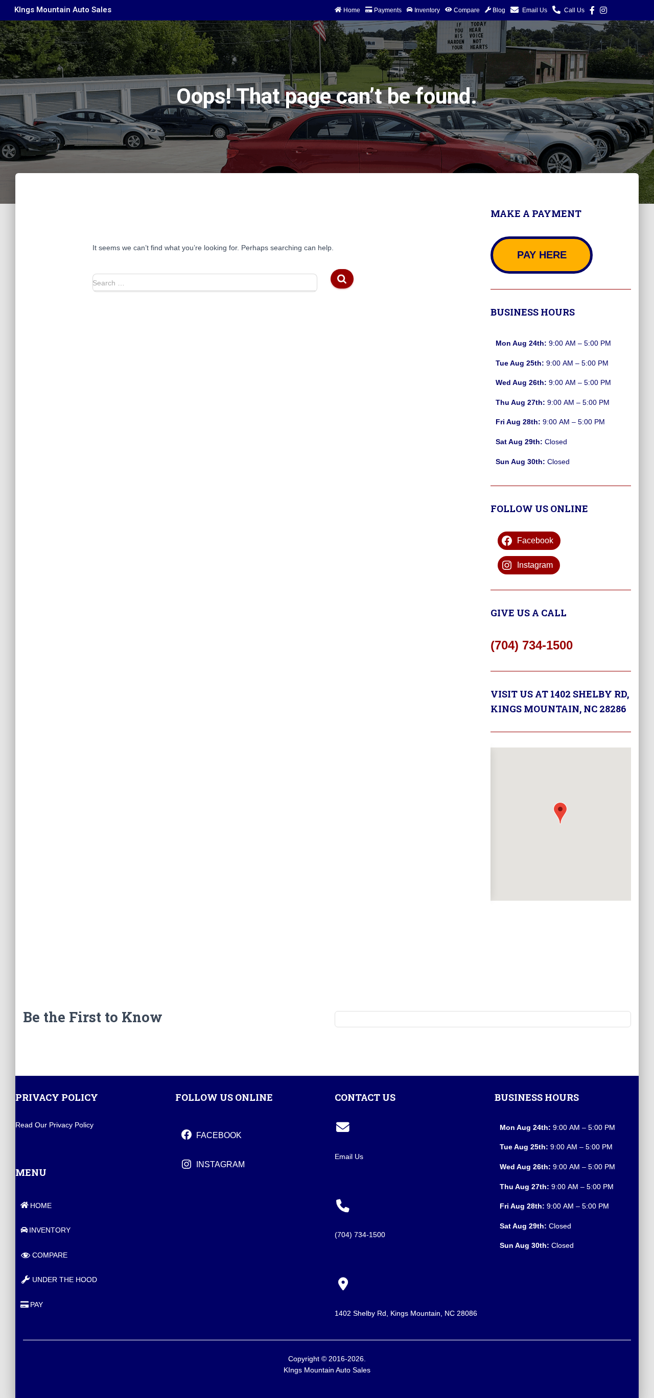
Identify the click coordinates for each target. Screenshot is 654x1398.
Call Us (574, 10)
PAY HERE (542, 254)
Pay (36, 1304)
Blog (499, 10)
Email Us (534, 10)
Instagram (603, 11)
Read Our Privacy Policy (54, 1125)
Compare (467, 10)
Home (351, 10)
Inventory (427, 10)
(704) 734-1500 (532, 645)
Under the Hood (64, 1279)
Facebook (592, 11)
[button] (560, 813)
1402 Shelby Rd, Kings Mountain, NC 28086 (406, 1313)
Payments (388, 10)
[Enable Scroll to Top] (630, 1376)
